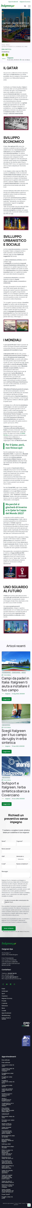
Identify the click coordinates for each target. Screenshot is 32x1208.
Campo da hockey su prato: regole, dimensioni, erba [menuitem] (8, 1167)
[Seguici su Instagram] (14, 984)
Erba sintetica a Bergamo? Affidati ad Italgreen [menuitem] (7, 1140)
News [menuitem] (3, 1008)
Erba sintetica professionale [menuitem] (5, 1108)
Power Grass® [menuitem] (6, 1194)
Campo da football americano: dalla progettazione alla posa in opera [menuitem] (7, 1177)
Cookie (20, 1203)
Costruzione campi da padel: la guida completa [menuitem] (8, 1069)
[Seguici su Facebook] (3, 984)
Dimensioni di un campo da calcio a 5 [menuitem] (7, 1158)
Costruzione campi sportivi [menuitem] (7, 1086)
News (7, 45)
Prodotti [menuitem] (4, 1000)
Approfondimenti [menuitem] (6, 1013)
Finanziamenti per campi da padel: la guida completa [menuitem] (7, 1132)
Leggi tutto (6, 699)
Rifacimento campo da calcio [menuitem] (8, 1117)
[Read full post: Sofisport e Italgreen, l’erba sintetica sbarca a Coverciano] (16, 766)
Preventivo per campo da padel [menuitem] (8, 1121)
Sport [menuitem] (3, 993)
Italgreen (10, 58)
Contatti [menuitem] (4, 1010)
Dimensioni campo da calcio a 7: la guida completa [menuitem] (8, 1186)
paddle (24, 672)
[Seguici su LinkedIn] (10, 984)
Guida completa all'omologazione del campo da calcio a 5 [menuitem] (8, 1191)
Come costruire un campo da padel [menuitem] (7, 1154)
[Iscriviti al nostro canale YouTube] (6, 984)
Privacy (16, 1203)
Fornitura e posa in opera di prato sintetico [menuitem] (7, 1095)
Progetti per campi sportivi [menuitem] (7, 1077)
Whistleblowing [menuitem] (6, 1015)
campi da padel (16, 672)
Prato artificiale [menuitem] (6, 1062)
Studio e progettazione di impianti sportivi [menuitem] (6, 1099)
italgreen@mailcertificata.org (13, 978)
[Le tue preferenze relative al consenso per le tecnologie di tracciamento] (29, 1205)
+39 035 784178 (12, 973)
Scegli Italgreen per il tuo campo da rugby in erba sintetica (14, 736)
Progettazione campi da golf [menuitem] (7, 1074)
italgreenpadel (6, 672)
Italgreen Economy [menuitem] (7, 998)
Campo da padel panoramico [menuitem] (6, 1128)
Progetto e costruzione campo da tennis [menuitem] (8, 1081)
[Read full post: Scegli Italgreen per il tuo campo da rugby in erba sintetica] (16, 713)
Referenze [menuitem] (5, 1005)
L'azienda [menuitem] (4, 1003)
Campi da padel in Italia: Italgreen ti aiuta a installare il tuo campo (15, 684)
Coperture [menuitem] (5, 996)
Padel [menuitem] (3, 988)
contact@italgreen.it (11, 977)
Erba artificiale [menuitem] (6, 1060)
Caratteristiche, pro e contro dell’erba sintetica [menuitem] (8, 1104)
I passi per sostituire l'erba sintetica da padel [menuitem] (7, 1090)
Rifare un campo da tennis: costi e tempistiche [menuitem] (7, 1151)
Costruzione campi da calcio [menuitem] (8, 1065)
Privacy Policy (26, 931)
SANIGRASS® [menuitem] (5, 1114)
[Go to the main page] (8, 6)
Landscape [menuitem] (5, 991)
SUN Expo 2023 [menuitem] (6, 1144)
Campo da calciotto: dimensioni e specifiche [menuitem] (7, 1171)
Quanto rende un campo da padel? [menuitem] (7, 1124)
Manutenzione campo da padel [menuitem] (8, 1147)
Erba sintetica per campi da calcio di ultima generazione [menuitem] (7, 1162)
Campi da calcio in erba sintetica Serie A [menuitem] (8, 1182)
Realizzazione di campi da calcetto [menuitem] (8, 1136)
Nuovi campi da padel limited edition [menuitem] (8, 1111)
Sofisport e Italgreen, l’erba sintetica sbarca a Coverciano (15, 789)
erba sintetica (6, 49)
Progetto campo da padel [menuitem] (7, 1197)
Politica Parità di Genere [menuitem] (6, 1018)
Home (3, 45)
